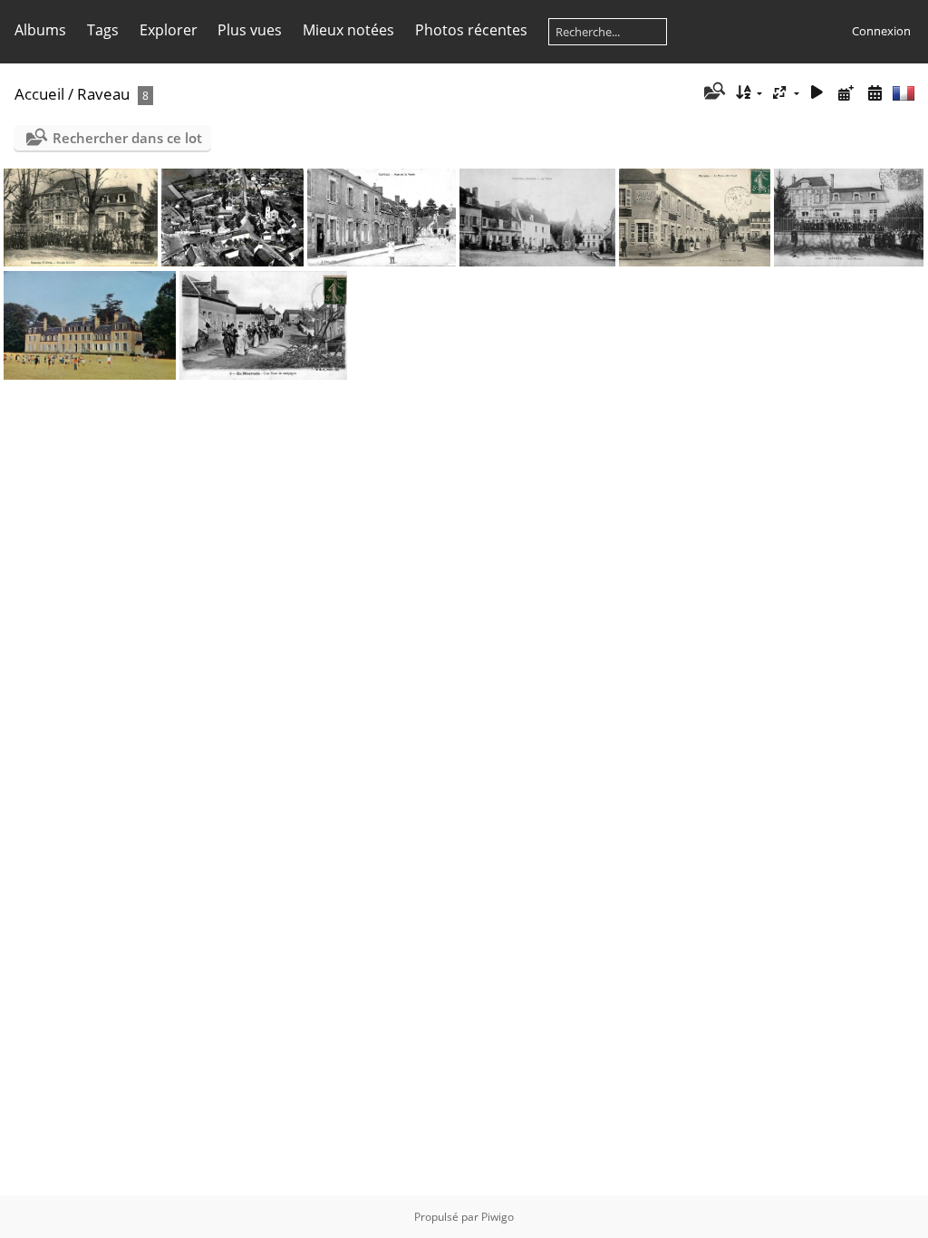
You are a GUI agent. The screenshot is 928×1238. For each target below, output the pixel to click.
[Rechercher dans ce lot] (713, 92)
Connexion (881, 31)
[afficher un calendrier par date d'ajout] (845, 93)
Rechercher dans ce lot (127, 138)
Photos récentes (471, 30)
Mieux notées (348, 30)
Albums (40, 30)
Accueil (39, 93)
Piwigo (497, 1216)
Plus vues (250, 30)
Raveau (103, 93)
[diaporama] (817, 93)
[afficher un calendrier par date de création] (874, 93)
